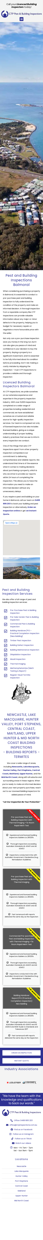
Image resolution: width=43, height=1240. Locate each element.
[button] (21, 19)
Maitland (14, 773)
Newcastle (17, 766)
